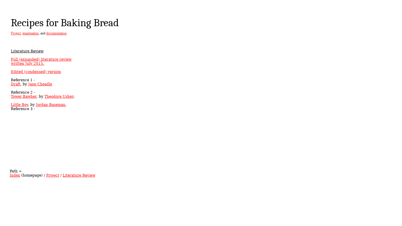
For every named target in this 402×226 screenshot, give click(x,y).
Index (15, 175)
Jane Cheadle (40, 84)
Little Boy (19, 105)
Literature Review (79, 175)
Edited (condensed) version (36, 72)
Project (16, 33)
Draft (15, 84)
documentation (56, 33)
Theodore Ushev (59, 96)
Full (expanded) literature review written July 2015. (41, 61)
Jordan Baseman (50, 105)
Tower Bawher (23, 96)
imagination (30, 33)
